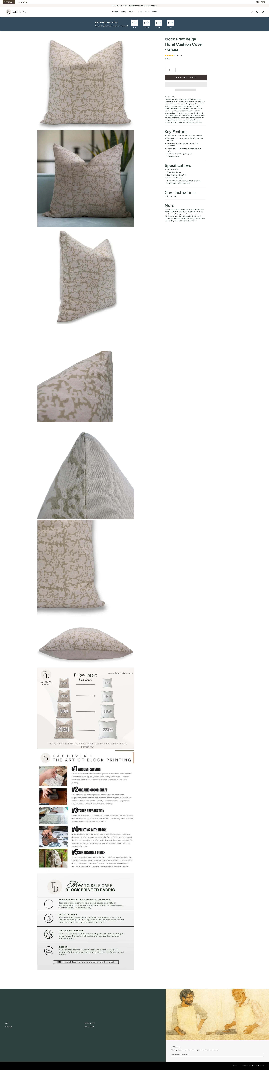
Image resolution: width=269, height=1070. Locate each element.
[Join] (262, 1054)
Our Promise (89, 1026)
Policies (8, 1026)
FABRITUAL (9, 2)
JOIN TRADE (261, 2)
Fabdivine (239, 1066)
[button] (115, 12)
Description (170, 96)
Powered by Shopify (256, 1066)
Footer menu (89, 1023)
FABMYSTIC (23, 2)
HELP (7, 1023)
